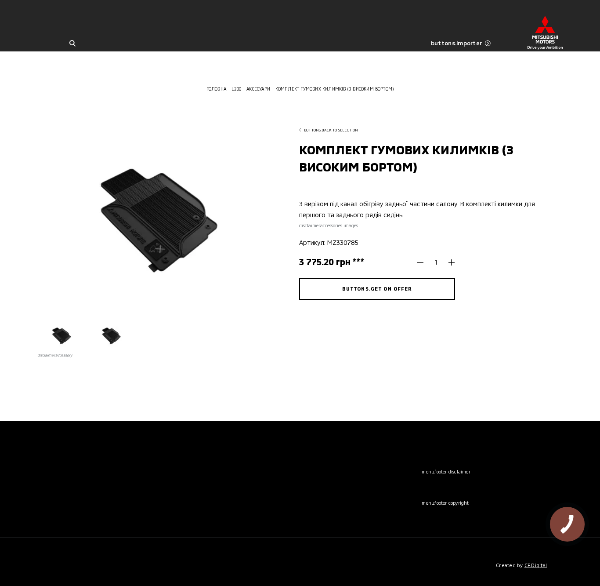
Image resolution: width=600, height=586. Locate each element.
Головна (216, 88)
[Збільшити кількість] (448, 262)
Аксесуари (258, 88)
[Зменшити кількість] (423, 262)
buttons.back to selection (331, 129)
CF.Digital (535, 565)
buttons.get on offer (377, 288)
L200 (236, 88)
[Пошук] (72, 43)
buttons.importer (456, 43)
